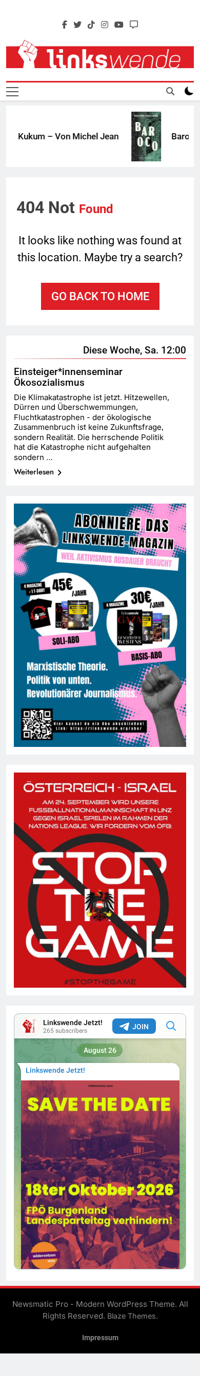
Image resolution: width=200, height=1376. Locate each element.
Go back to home (100, 296)
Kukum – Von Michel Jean (59, 136)
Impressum (100, 1337)
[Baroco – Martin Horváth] (137, 136)
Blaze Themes (131, 1315)
